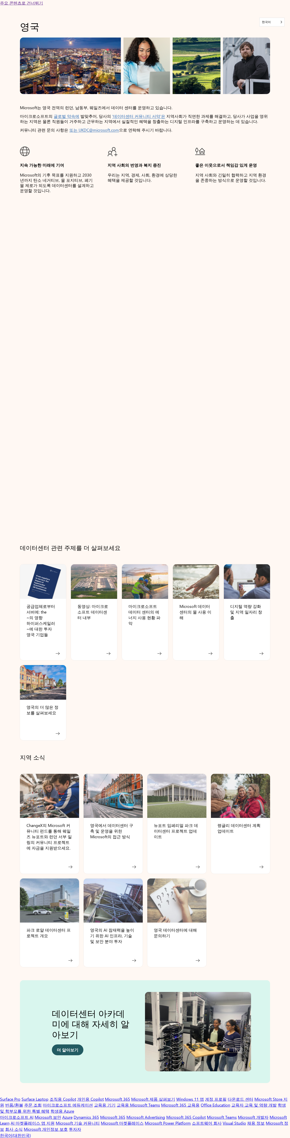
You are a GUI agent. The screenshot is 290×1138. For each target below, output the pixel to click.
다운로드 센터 (240, 1099)
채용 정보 (256, 1123)
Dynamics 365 (86, 1117)
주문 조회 (33, 1104)
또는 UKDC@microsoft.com (94, 129)
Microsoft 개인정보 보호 (46, 1129)
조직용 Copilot (63, 1099)
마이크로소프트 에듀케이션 (68, 1104)
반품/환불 (14, 1104)
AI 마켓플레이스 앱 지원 (33, 1123)
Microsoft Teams (222, 1117)
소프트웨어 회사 (207, 1123)
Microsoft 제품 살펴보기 (153, 1099)
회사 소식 (14, 1129)
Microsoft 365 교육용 (180, 1104)
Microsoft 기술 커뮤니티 (78, 1123)
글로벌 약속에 (66, 116)
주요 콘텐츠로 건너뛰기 (21, 2)
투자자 (75, 1129)
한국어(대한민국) (15, 1135)
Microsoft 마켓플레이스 (122, 1123)
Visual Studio (234, 1123)
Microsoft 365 (117, 1099)
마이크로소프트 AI (17, 1117)
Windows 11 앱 (190, 1099)
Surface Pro (10, 1099)
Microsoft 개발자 (253, 1117)
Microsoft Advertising (145, 1117)
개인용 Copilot (90, 1099)
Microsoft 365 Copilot (186, 1117)
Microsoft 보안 (48, 1117)
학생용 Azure (62, 1111)
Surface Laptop (35, 1099)
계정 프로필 (216, 1099)
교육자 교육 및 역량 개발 (254, 1104)
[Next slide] (263, 1034)
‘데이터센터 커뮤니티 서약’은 (138, 116)
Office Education (215, 1104)
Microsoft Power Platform (168, 1123)
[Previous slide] (27, 1034)
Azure (67, 1117)
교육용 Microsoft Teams (138, 1104)
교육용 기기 (105, 1104)
